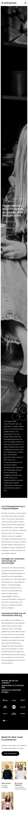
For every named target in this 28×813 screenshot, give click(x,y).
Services (5, 199)
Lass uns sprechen (10, 753)
